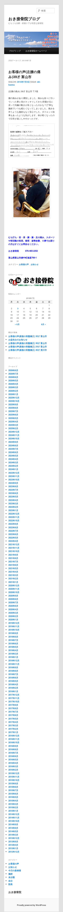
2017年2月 (13, 728)
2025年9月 (13, 404)
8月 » (43, 324)
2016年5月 (13, 759)
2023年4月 (13, 500)
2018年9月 (13, 667)
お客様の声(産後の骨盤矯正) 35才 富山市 (27, 336)
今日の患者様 (14, 870)
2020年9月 (13, 595)
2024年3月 (13, 462)
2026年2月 (13, 390)
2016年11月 (13, 738)
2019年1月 (13, 657)
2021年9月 (13, 554)
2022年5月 (13, 537)
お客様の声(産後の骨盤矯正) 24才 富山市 (27, 346)
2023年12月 (13, 472)
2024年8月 (13, 445)
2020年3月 (13, 612)
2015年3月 (13, 803)
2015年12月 (13, 773)
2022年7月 (13, 530)
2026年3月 (13, 387)
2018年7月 (13, 674)
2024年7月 (13, 448)
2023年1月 (13, 510)
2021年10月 (13, 551)
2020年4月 (13, 609)
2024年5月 (13, 455)
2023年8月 (13, 486)
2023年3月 (13, 503)
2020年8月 (13, 599)
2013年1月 (13, 848)
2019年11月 (13, 626)
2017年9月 (13, 704)
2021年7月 (13, 561)
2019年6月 (13, 643)
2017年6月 (13, 715)
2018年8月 (13, 670)
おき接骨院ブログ (24, 18)
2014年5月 (13, 831)
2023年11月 (13, 476)
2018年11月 (13, 663)
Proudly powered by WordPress (31, 905)
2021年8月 (13, 558)
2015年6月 (13, 793)
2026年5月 (13, 380)
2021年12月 (13, 544)
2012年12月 (13, 851)
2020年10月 (13, 592)
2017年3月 (13, 725)
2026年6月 (13, 377)
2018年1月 (13, 691)
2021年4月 (13, 571)
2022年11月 (13, 517)
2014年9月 (13, 824)
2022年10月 (13, 520)
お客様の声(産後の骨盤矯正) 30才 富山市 (27, 343)
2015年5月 (13, 797)
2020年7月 (13, 602)
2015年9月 (13, 783)
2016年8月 (13, 749)
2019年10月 (13, 629)
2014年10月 (13, 820)
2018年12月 (13, 660)
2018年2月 (13, 687)
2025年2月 (13, 428)
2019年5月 (13, 646)
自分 (10, 880)
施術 (10, 873)
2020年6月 (13, 605)
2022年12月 (13, 513)
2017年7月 (13, 711)
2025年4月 (13, 421)
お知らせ (34, 264)
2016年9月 (13, 745)
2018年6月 (13, 677)
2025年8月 (13, 407)
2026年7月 (13, 373)
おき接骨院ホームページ (36, 50)
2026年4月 (13, 383)
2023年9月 (13, 482)
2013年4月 (13, 844)
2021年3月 (13, 575)
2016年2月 (13, 769)
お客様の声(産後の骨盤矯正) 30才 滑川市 (27, 349)
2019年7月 (13, 640)
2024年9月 (13, 441)
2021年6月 (13, 564)
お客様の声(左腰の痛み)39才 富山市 (24, 74)
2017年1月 (13, 732)
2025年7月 (13, 411)
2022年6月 (13, 534)
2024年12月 (13, 431)
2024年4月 (13, 459)
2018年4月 (13, 684)
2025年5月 (13, 418)
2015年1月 (13, 810)
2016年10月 (13, 742)
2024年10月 (13, 438)
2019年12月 (13, 622)
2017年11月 (13, 698)
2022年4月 (13, 540)
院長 (10, 884)
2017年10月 (13, 701)
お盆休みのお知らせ (17, 339)
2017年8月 (13, 708)
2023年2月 (13, 506)
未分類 (11, 877)
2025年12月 (13, 397)
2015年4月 (13, 800)
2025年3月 (13, 424)
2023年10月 (13, 479)
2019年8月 (13, 636)
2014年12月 (13, 814)
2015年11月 (13, 776)
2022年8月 (13, 527)
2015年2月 (13, 807)
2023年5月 (13, 496)
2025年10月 (13, 400)
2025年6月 (13, 414)
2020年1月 (13, 619)
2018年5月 (13, 680)
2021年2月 (13, 578)
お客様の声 (24, 264)
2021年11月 (13, 547)
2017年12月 (13, 694)
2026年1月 (13, 394)
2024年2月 (13, 465)
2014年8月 (13, 827)
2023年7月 (13, 489)
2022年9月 (13, 523)
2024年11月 (13, 435)
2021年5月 (13, 568)
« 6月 (17, 324)
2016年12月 (13, 735)
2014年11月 (13, 817)
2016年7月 (13, 752)
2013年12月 (13, 838)
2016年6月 (13, 756)
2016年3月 (13, 766)
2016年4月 (13, 762)
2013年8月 (13, 841)
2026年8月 (13, 370)
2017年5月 (13, 718)
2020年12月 (13, 585)
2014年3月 (13, 834)
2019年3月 (13, 653)
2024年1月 (13, 469)
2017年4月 (13, 722)
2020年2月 (13, 616)
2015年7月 (13, 790)
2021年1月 (13, 582)
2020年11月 (13, 588)
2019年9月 (13, 633)
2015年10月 (13, 780)
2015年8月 (13, 786)
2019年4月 (13, 650)
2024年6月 (13, 452)
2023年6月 (13, 493)
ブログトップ (15, 50)
